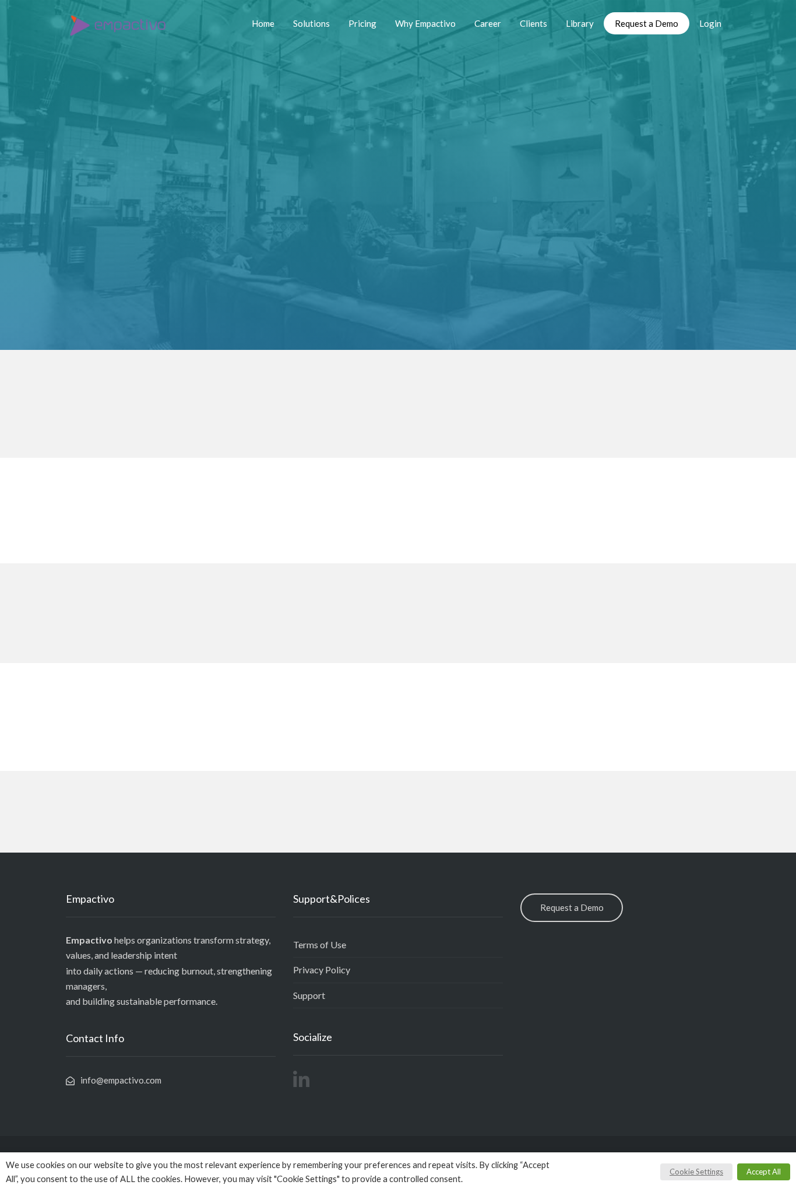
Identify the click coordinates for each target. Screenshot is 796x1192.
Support (309, 995)
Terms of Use (319, 944)
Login (710, 23)
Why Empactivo (425, 23)
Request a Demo (646, 23)
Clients (533, 23)
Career (487, 23)
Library (580, 23)
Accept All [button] (763, 1171)
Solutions (311, 23)
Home (263, 23)
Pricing (362, 23)
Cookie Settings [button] (696, 1171)
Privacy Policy (321, 969)
